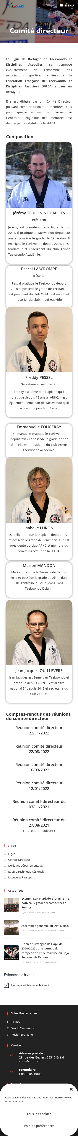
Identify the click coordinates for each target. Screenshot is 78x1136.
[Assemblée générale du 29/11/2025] (11, 927)
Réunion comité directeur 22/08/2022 (39, 749)
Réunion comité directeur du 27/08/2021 (39, 822)
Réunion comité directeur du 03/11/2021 (39, 804)
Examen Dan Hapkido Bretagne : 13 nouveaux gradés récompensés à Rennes (45, 903)
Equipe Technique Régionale (26, 871)
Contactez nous (30, 1074)
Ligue (11, 854)
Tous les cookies (39, 1114)
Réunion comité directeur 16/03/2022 (39, 767)
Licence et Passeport (21, 877)
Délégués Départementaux (25, 865)
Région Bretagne (22, 1034)
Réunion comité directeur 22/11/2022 (39, 730)
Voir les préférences (39, 1125)
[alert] (39, 985)
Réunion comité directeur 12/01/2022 (39, 785)
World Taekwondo (23, 1028)
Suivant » (49, 831)
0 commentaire (46, 912)
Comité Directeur (19, 860)
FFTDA (15, 1022)
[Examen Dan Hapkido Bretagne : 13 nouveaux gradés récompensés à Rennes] (11, 905)
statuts (33, 123)
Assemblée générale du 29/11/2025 (45, 926)
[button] (71, 1089)
